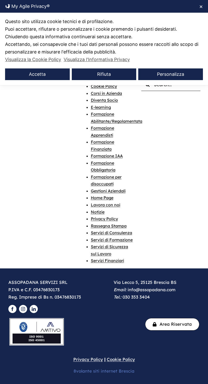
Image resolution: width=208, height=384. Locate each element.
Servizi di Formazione (112, 239)
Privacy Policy (104, 218)
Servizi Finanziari (107, 260)
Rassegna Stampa (109, 225)
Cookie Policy (104, 86)
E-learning (101, 107)
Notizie (98, 211)
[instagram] (23, 309)
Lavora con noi (105, 204)
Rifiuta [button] (104, 74)
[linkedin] (34, 309)
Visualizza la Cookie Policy (33, 59)
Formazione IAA (107, 155)
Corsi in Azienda (106, 93)
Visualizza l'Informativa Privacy (97, 59)
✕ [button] (201, 6)
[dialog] (104, 42)
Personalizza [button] (170, 74)
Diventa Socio (104, 100)
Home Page (102, 197)
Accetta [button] (37, 74)
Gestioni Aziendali (108, 190)
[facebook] (12, 309)
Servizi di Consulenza (111, 232)
